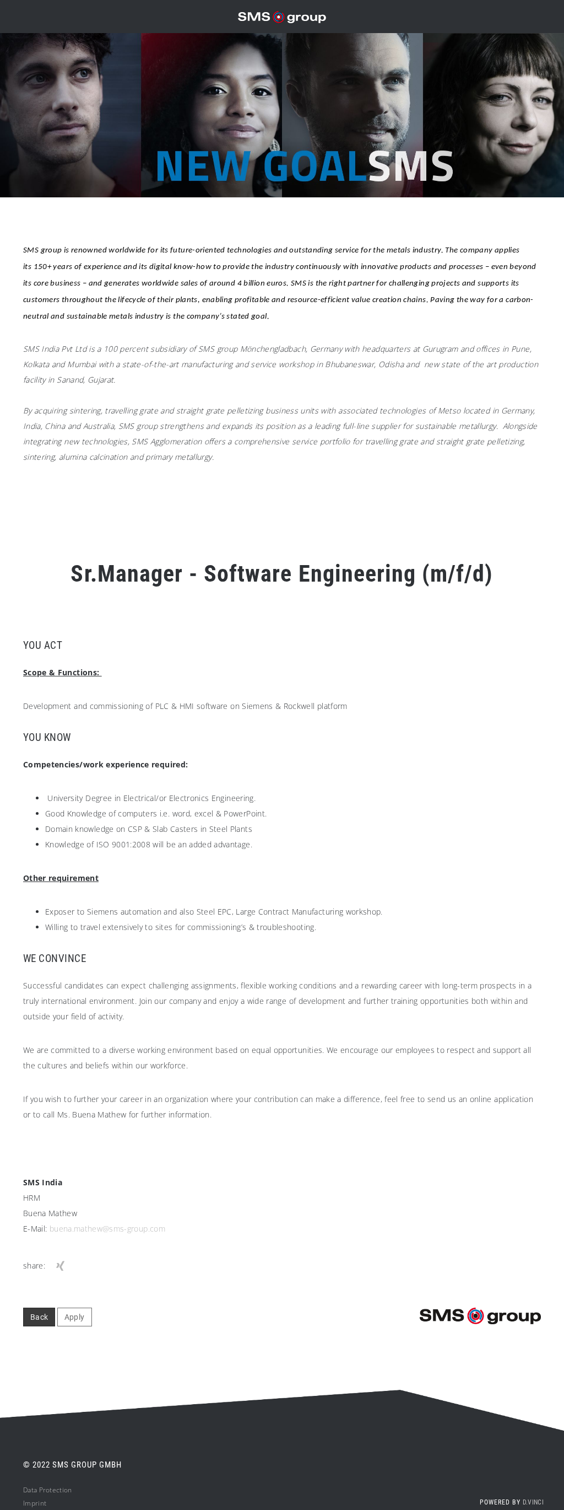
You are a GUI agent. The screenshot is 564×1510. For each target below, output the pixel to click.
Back (39, 1317)
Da (27, 1490)
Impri (31, 1503)
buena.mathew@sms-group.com (107, 1228)
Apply (74, 1317)
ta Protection (51, 1490)
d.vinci (533, 1502)
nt (43, 1503)
